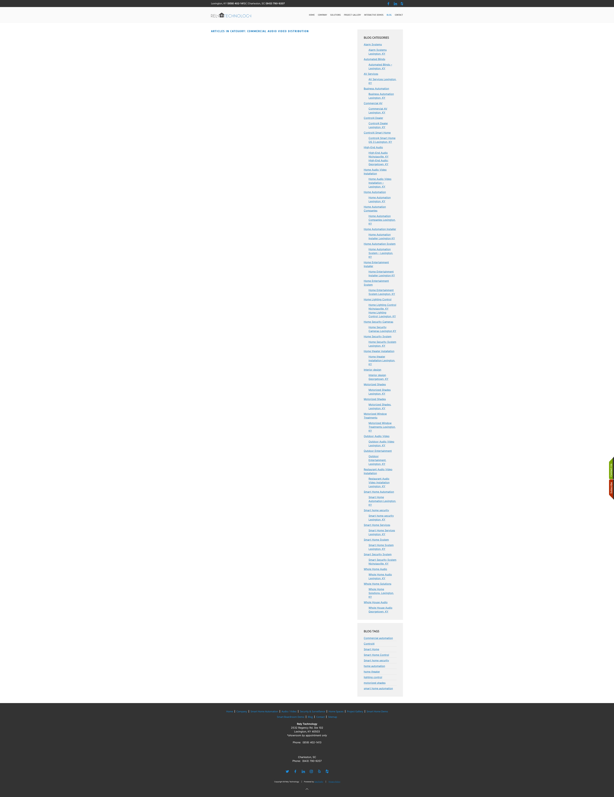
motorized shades (375, 682)
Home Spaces (336, 711)
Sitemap (332, 716)
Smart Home (371, 649)
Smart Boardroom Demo (290, 716)
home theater (372, 671)
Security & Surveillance (312, 711)
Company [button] (322, 15)
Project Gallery (352, 15)
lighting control (373, 677)
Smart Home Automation (264, 711)
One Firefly (318, 782)
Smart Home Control (376, 654)
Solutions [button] (335, 15)
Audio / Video (289, 711)
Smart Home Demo (377, 711)
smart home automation (378, 688)
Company (241, 711)
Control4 (369, 643)
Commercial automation (378, 638)
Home (312, 15)
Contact (399, 15)
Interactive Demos (373, 15)
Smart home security (376, 660)
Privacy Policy (334, 782)
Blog (389, 15)
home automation (374, 666)
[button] (307, 789)
